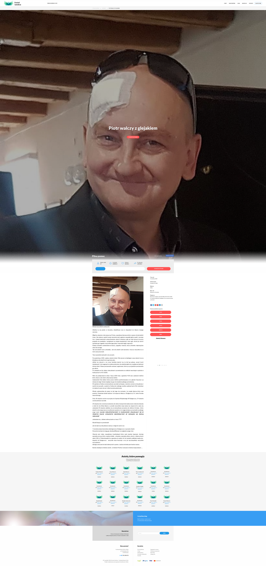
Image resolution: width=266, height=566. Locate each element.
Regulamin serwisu (154, 549)
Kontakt (251, 3)
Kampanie (104, 8)
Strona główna (95, 8)
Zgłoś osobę (258, 3)
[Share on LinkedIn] (160, 304)
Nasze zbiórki (232, 3)
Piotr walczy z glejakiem (100, 474)
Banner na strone (169, 255)
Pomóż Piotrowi (133, 137)
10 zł (160, 312)
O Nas (238, 3)
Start (225, 3)
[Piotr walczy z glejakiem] (151, 304)
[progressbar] (120, 268)
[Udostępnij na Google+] (155, 304)
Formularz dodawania (141, 554)
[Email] (162, 304)
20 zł (160, 316)
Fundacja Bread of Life (52, 3)
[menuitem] (225, 3)
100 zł (160, 325)
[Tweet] (153, 304)
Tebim (127, 561)
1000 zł (160, 330)
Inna (160, 334)
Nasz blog (244, 3)
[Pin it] (157, 304)
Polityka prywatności (154, 551)
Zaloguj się (152, 554)
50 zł (160, 321)
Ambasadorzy (140, 552)
